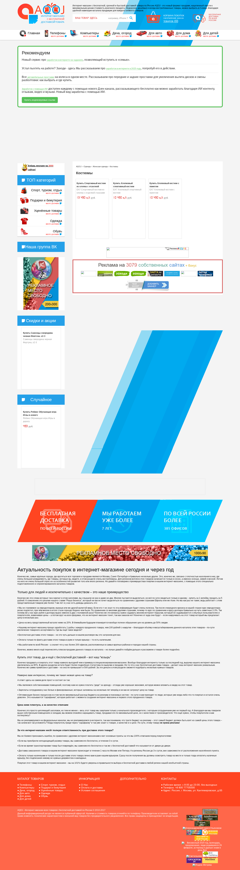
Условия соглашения (93, 790)
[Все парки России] (210, 856)
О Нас (84, 784)
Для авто (155, 33)
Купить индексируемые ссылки (39, 100)
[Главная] (41, 23)
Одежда (56, 221)
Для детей (210, 33)
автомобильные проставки (40, 77)
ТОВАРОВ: (170, 21)
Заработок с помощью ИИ (35, 89)
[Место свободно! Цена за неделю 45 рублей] (120, 560)
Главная (34, 33)
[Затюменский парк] (210, 819)
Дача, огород (122, 33)
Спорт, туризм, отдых (46, 190)
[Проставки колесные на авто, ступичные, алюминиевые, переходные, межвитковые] (202, 840)
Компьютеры (89, 33)
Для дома (183, 33)
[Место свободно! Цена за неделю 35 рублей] (41, 309)
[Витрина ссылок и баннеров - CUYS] (194, 834)
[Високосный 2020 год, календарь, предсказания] (202, 850)
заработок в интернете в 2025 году (123, 68)
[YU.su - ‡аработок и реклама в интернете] (210, 862)
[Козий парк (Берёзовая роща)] (202, 825)
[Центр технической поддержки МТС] (194, 819)
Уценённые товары (48, 210)
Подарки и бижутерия (46, 200)
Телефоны (57, 33)
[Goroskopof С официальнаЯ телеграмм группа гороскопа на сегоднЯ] (194, 862)
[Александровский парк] (202, 828)
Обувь (57, 231)
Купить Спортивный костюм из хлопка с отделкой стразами (91, 186)
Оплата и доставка (92, 787)
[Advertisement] (120, 134)
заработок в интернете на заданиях (65, 60)
